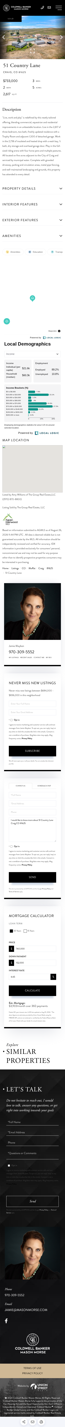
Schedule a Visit (44, 786)
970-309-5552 (21, 652)
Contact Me (39, 657)
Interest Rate (16, 970)
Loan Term (16, 923)
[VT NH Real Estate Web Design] (32, 1387)
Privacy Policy (27, 738)
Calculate (32, 990)
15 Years (30, 930)
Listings (15, 568)
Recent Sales (26, 657)
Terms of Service (14, 892)
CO (24, 568)
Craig (41, 568)
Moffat (32, 568)
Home (5, 568)
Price (12, 942)
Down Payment (17, 956)
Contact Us (20, 786)
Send (32, 877)
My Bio (49, 657)
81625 (50, 568)
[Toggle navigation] (59, 8)
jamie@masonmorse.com (26, 1307)
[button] (5, 37)
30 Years (17, 930)
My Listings (14, 657)
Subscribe (32, 751)
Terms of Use (32, 1368)
